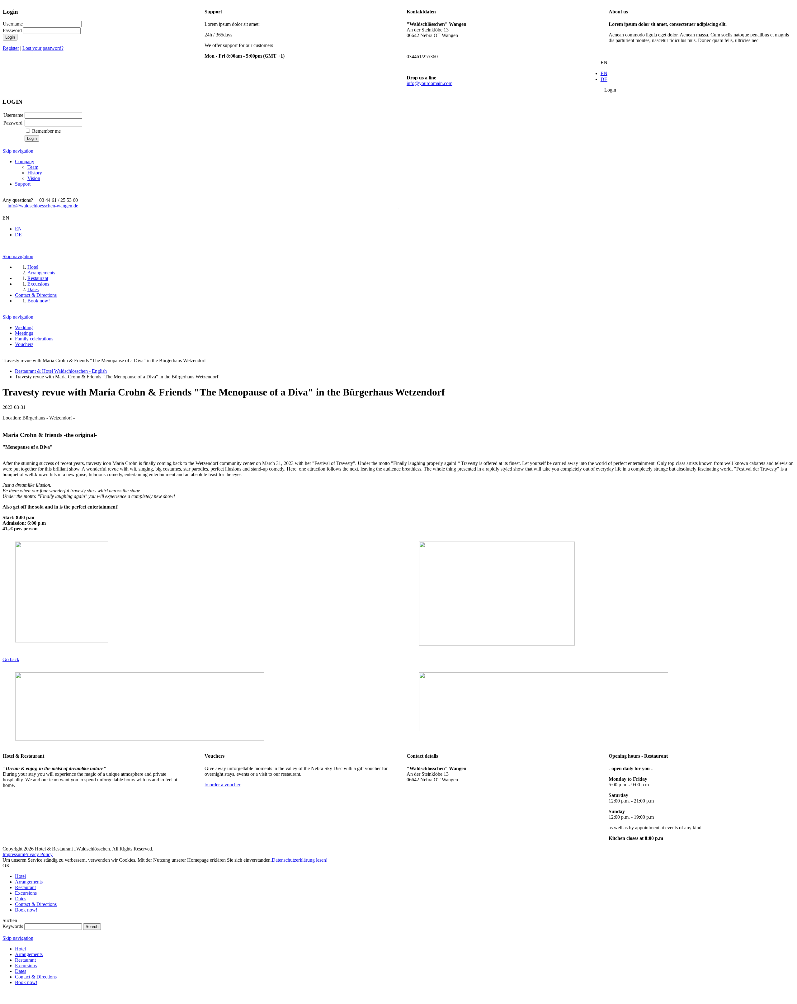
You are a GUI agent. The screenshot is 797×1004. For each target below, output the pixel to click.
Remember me (46, 131)
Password (12, 30)
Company (24, 161)
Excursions (26, 893)
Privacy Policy (38, 854)
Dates (20, 898)
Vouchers (24, 344)
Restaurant (25, 887)
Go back (10, 659)
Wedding (24, 327)
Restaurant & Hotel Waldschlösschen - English (61, 371)
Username (13, 23)
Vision (33, 178)
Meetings (24, 333)
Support (23, 184)
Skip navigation (17, 151)
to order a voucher (222, 784)
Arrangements (29, 881)
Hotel (20, 876)
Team (32, 167)
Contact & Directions (36, 904)
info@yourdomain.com (429, 83)
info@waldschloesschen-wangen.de (42, 205)
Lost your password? (43, 48)
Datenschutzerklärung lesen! (300, 860)
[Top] (4, 998)
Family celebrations (34, 338)
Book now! (26, 909)
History (34, 172)
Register (11, 48)
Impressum (13, 854)
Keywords (12, 926)
